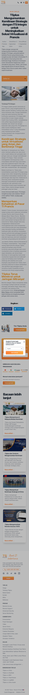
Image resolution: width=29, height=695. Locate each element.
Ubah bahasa (14, 352)
